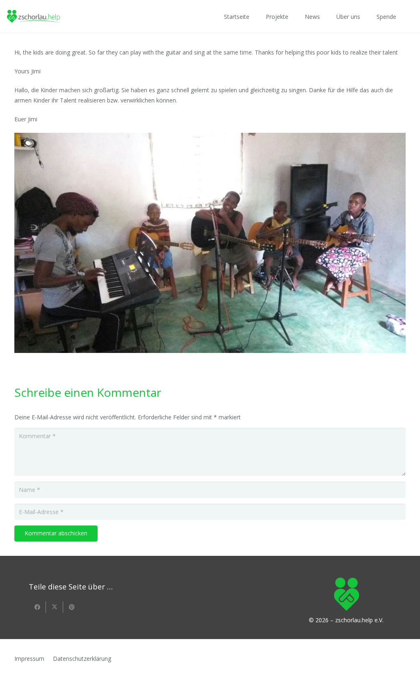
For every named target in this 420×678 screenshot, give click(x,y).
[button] (293, 16)
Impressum (29, 658)
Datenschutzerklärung (82, 658)
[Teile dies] (37, 607)
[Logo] (346, 591)
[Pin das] (71, 607)
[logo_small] (34, 16)
